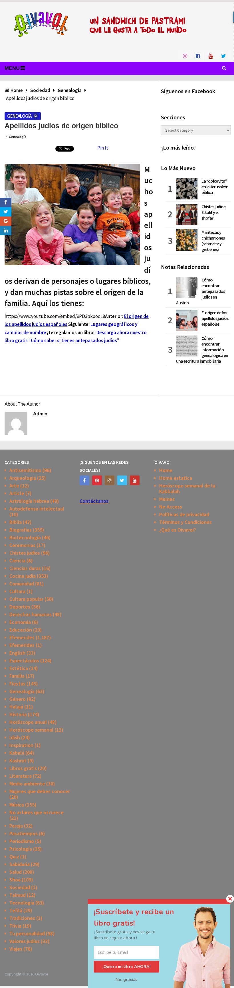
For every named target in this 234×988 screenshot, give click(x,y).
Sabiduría (19, 864)
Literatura (20, 776)
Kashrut (18, 760)
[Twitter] (122, 480)
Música (16, 804)
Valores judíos (24, 941)
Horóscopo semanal (31, 729)
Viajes (15, 949)
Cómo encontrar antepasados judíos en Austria (200, 291)
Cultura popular (26, 599)
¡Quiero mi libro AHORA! (126, 966)
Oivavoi (41, 974)
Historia (18, 714)
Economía (20, 622)
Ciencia (17, 560)
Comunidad (21, 583)
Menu (12, 68)
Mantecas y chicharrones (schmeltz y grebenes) (213, 240)
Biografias (20, 529)
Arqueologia (22, 478)
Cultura (17, 591)
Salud (15, 872)
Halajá (16, 706)
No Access (170, 506)
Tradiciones (22, 918)
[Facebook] (84, 480)
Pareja (16, 825)
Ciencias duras (25, 568)
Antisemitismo (25, 470)
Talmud (17, 895)
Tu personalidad (27, 933)
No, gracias (127, 979)
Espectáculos (24, 660)
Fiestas (17, 683)
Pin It (102, 148)
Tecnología (21, 902)
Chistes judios (24, 553)
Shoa (15, 879)
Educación (20, 629)
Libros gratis (23, 768)
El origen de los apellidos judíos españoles (214, 318)
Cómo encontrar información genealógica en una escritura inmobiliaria (202, 349)
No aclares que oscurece (36, 812)
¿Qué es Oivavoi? (177, 529)
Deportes (19, 606)
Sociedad (19, 887)
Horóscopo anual (28, 722)
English (17, 653)
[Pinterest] (97, 480)
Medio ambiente (27, 783)
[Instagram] (109, 480)
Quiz (14, 856)
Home (165, 470)
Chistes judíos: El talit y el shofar (213, 212)
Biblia (15, 522)
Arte (14, 485)
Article (16, 493)
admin (40, 413)
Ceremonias (22, 545)
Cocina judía (22, 576)
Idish (14, 737)
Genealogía (19, 116)
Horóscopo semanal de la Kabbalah (187, 488)
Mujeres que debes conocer (39, 791)
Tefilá (15, 910)
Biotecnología (25, 537)
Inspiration (21, 745)
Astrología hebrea (29, 501)
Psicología (20, 849)
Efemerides (22, 637)
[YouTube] (135, 480)
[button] (140, 917)
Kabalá (16, 753)
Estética (18, 668)
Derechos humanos (30, 614)
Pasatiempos (23, 833)
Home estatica (175, 478)
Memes (167, 499)
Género (17, 699)
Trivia (15, 925)
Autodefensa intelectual (36, 508)
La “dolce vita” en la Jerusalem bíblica (214, 186)
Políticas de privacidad (184, 514)
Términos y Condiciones (185, 522)
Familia (17, 676)
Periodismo (21, 841)
